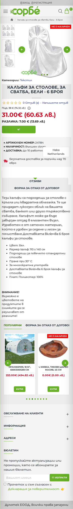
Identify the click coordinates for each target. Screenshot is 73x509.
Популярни (13, 325)
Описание (35, 174)
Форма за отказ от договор (36, 188)
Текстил (26, 80)
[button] (22, 49)
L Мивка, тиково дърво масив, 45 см (53, 368)
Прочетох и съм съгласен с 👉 (35, 487)
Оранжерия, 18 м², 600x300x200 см (20, 368)
